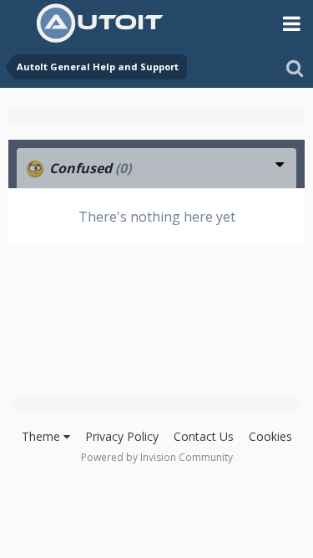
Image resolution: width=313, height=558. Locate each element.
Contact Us (204, 436)
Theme (42, 436)
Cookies (270, 436)
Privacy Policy (122, 436)
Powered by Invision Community (157, 457)
